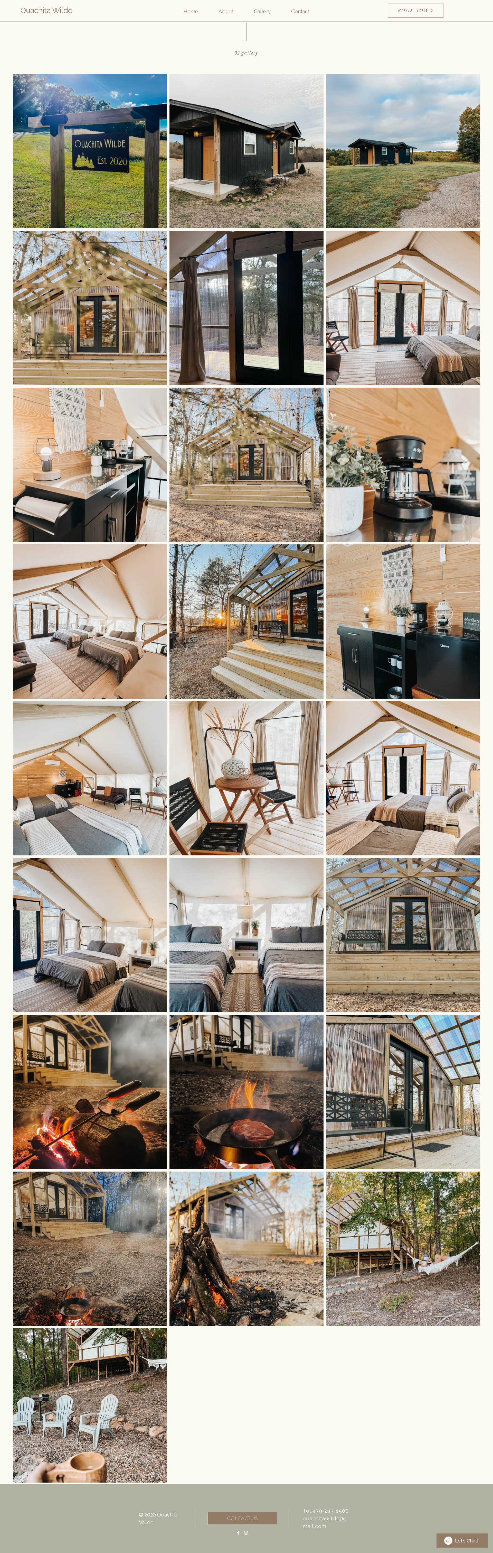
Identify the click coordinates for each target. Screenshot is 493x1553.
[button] (226, 11)
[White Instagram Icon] (246, 1532)
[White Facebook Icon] (238, 1532)
